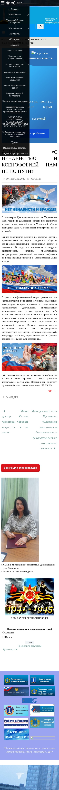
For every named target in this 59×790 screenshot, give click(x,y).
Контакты (15, 33)
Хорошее (9, 625)
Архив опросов (9, 642)
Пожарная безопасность (15, 72)
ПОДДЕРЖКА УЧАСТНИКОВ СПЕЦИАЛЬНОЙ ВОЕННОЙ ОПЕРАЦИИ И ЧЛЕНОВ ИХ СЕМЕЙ (15, 122)
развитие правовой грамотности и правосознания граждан (15, 109)
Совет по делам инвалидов (15, 101)
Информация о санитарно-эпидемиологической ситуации (15, 134)
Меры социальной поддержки (14, 94)
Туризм (14, 142)
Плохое (8, 630)
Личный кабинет (15, 50)
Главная (15, 9)
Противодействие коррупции (15, 21)
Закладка (12, 397)
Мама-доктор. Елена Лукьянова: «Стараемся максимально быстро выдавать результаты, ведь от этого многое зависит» (44, 426)
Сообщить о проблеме (29, 133)
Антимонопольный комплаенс (15, 78)
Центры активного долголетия (14, 65)
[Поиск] (40, 26)
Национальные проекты (14, 147)
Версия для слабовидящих (20, 460)
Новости (35, 178)
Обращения (14, 39)
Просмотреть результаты (29, 638)
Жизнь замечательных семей (15, 86)
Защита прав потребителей (15, 57)
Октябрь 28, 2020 (15, 178)
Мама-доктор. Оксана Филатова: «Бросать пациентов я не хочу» (15, 419)
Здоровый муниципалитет (15, 153)
